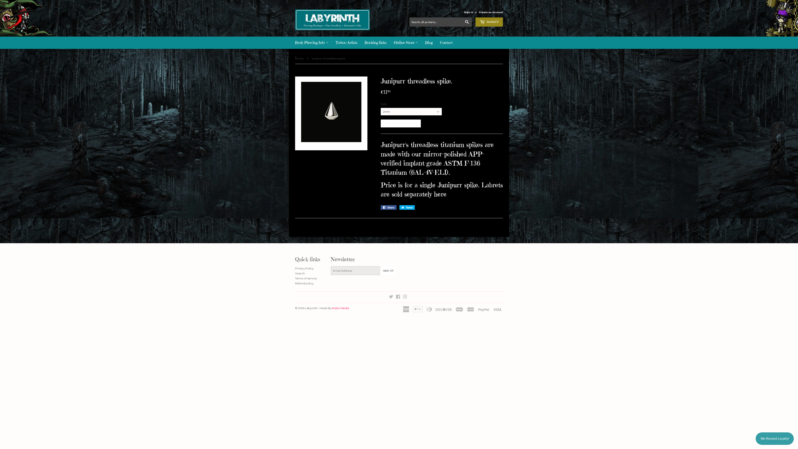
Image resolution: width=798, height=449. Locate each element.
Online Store (404, 42)
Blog (429, 42)
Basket (492, 22)
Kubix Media (340, 308)
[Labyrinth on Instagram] (405, 297)
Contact (446, 42)
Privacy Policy (304, 268)
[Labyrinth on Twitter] (391, 297)
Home (299, 58)
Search (300, 273)
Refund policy (304, 283)
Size (384, 104)
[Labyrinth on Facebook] (398, 297)
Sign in (468, 12)
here (440, 194)
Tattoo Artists (346, 42)
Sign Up (388, 270)
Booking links (376, 42)
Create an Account (491, 12)
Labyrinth (311, 308)
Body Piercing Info (310, 42)
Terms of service (306, 278)
